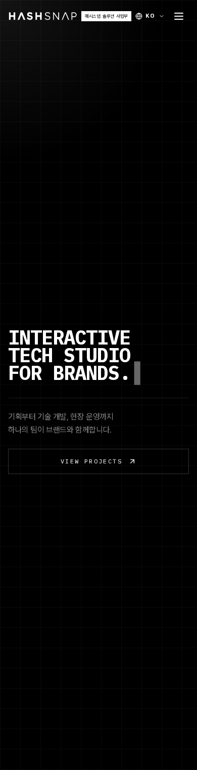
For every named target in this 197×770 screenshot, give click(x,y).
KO (150, 16)
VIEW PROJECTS (91, 461)
